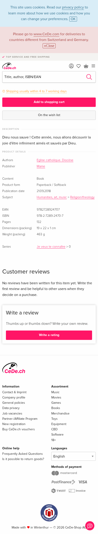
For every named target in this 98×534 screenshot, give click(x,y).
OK (73, 19)
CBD (54, 429)
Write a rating (49, 335)
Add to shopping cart (49, 102)
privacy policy (73, 7)
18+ (53, 440)
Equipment (58, 424)
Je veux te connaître (51, 246)
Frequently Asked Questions (22, 454)
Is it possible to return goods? (23, 459)
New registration (14, 424)
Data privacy (11, 408)
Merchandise (60, 413)
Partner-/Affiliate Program (19, 419)
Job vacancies (12, 413)
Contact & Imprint (14, 392)
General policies (13, 403)
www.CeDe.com (46, 34)
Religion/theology (82, 197)
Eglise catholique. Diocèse (55, 160)
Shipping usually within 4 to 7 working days (36, 91)
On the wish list (49, 115)
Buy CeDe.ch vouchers (18, 429)
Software (57, 434)
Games (56, 403)
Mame (41, 166)
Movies (56, 397)
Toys (54, 419)
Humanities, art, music (52, 197)
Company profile (13, 397)
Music (55, 392)
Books (55, 408)
